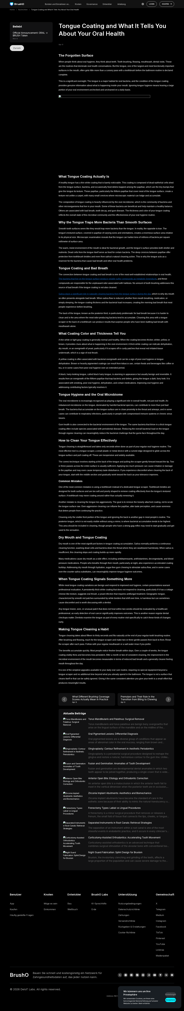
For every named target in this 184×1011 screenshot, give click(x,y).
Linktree (160, 950)
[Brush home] (17, 4)
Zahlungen (123, 915)
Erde (93, 909)
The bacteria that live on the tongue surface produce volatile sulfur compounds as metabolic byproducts (108, 279)
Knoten (78, 4)
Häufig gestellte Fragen (22, 915)
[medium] (166, 975)
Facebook (161, 926)
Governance (92, 4)
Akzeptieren (171, 1000)
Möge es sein (50, 903)
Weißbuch (72, 909)
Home (12, 10)
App (12, 903)
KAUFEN (165, 4)
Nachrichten (23, 10)
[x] (120, 975)
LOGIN (151, 4)
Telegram (160, 909)
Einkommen (50, 909)
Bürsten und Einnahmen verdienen (58, 4)
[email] (172, 975)
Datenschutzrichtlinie (129, 909)
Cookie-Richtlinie (126, 932)
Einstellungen (170, 994)
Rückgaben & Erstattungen (132, 926)
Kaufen (13, 909)
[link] (160, 975)
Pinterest (160, 938)
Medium (160, 915)
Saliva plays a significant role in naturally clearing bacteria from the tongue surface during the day (105, 294)
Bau (69, 903)
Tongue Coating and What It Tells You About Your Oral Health (55, 10)
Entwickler (107, 4)
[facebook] (131, 975)
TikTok (159, 932)
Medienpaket (162, 955)
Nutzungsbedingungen (129, 903)
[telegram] (149, 975)
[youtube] (154, 975)
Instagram (161, 921)
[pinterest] (143, 975)
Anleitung (121, 4)
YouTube (160, 944)
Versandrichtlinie (126, 921)
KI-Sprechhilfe (98, 903)
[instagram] (126, 975)
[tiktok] (137, 975)
